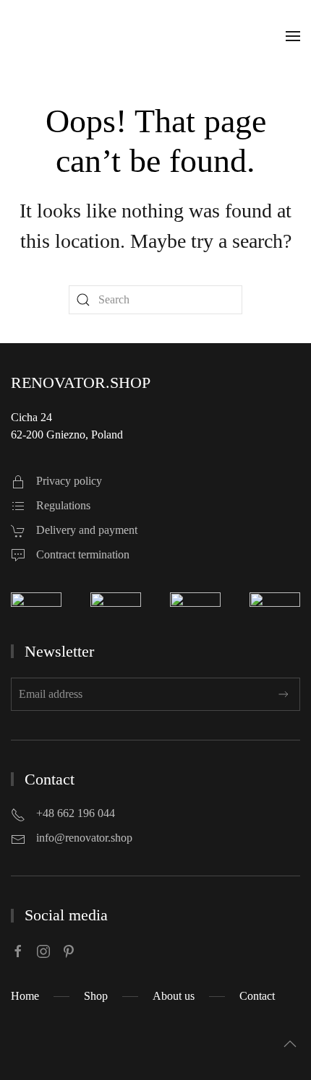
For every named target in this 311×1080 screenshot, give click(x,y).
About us (174, 996)
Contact (257, 996)
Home (25, 996)
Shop (96, 996)
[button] (293, 36)
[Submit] (283, 694)
